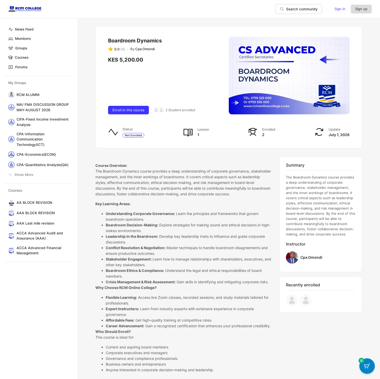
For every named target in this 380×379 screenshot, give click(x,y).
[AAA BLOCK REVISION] (10, 213)
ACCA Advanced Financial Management (39, 250)
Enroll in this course (128, 110)
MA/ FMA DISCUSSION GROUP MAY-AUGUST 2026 (43, 107)
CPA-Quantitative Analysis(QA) (43, 165)
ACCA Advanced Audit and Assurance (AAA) (40, 235)
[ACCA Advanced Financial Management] (10, 250)
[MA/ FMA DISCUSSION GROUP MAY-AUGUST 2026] (10, 107)
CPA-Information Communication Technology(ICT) (30, 139)
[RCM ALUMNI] (10, 95)
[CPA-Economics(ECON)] (10, 154)
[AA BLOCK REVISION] (10, 202)
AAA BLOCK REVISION (36, 213)
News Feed (24, 29)
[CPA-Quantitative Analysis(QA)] (10, 165)
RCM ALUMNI (28, 95)
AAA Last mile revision (35, 223)
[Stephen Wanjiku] (156, 110)
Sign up (361, 9)
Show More (23, 175)
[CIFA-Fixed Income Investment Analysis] (10, 122)
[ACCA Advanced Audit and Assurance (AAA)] (10, 236)
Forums (21, 67)
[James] (161, 110)
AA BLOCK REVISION (34, 202)
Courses (21, 57)
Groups (21, 48)
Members (23, 38)
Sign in (340, 9)
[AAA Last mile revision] (10, 223)
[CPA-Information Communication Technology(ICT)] (10, 139)
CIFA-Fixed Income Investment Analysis (43, 122)
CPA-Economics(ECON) (36, 154)
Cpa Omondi (311, 257)
